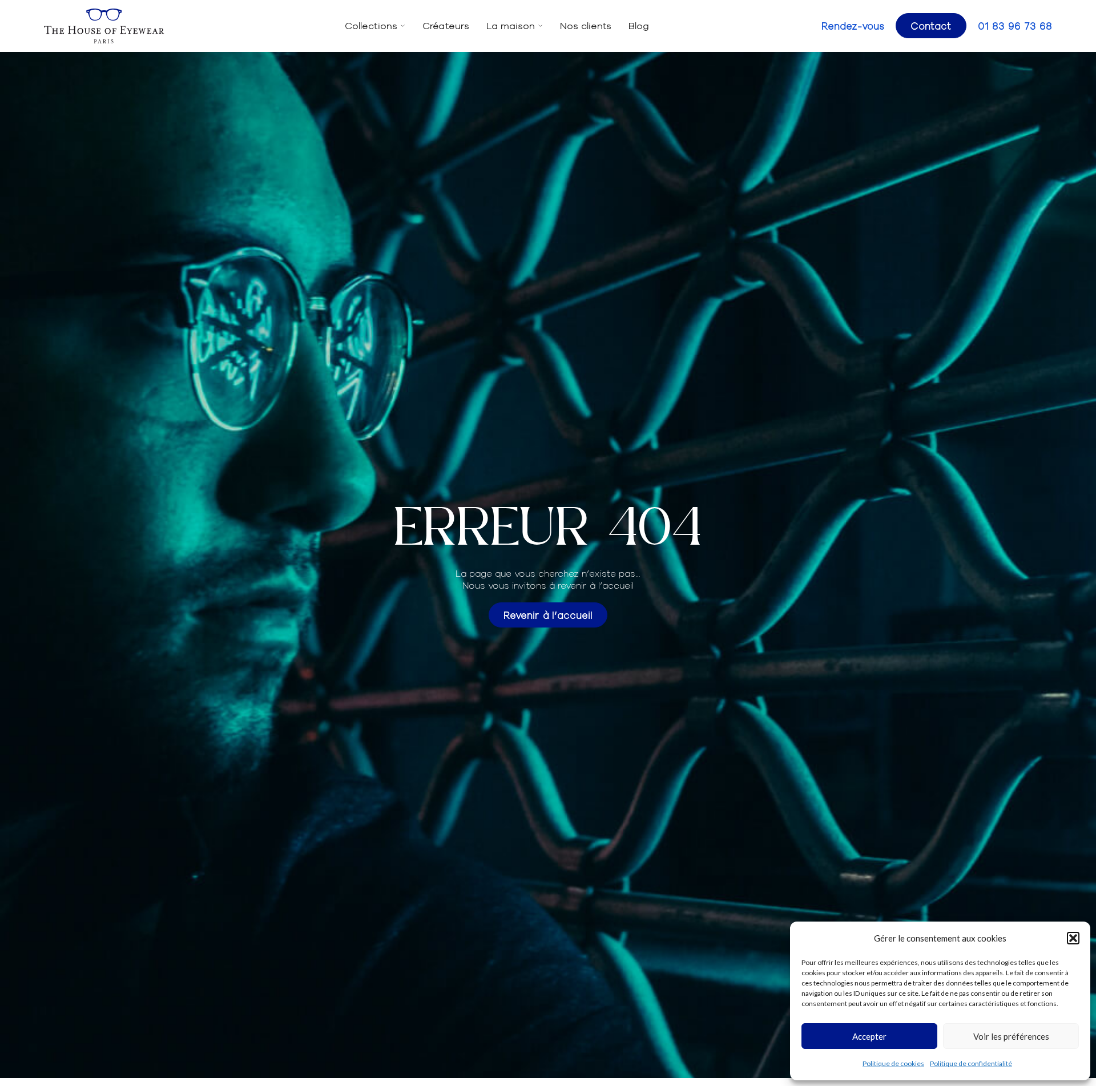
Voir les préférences (1011, 1036)
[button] (1073, 938)
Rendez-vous (852, 25)
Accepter (869, 1036)
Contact (931, 25)
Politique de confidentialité (971, 1063)
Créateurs (445, 25)
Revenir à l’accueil (548, 614)
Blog (638, 25)
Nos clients (585, 25)
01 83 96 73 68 (1015, 25)
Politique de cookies (893, 1063)
